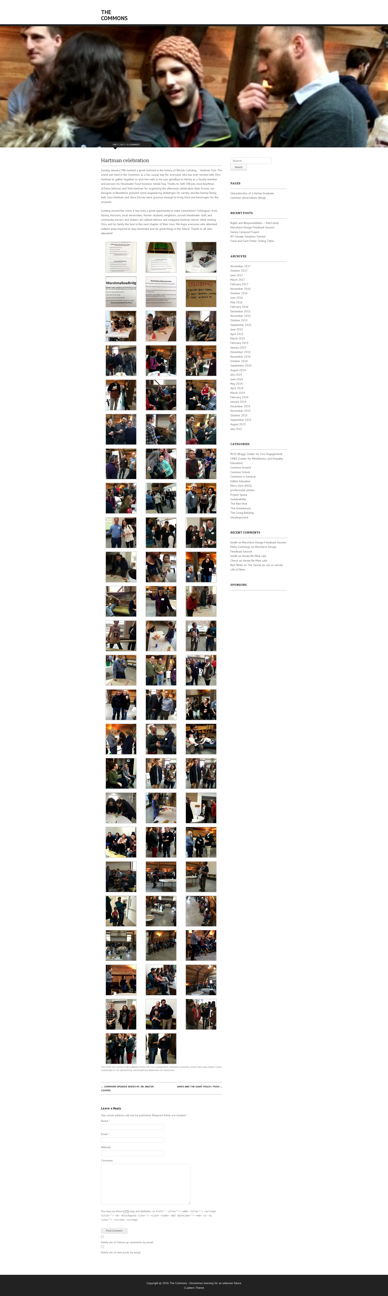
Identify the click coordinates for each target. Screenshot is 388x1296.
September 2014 (240, 365)
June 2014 (236, 379)
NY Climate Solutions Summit (247, 236)
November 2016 (240, 289)
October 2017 (239, 270)
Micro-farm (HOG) (199, 1067)
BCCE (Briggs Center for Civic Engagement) (147, 1067)
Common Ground (240, 467)
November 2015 (240, 316)
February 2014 (239, 397)
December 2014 (240, 352)
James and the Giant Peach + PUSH (199, 1086)
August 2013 (238, 424)
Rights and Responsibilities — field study (254, 223)
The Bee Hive (238, 503)
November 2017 (240, 266)
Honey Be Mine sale (254, 556)
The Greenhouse (124, 1070)
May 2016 (236, 302)
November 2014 (240, 356)
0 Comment (133, 144)
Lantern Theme (195, 1288)
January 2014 (238, 401)
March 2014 (237, 393)
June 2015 (236, 329)
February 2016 (239, 307)
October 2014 (239, 361)
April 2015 (236, 334)
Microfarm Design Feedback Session (252, 227)
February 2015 (239, 343)
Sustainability (108, 1070)
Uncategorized (140, 1070)
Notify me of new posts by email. (121, 1252)
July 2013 (236, 429)
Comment (107, 1160)
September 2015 (240, 325)
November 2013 (240, 411)
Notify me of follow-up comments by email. (127, 1242)
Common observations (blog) (248, 198)
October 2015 (239, 320)
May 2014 (236, 383)
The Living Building (242, 513)
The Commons (114, 15)
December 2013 (240, 406)
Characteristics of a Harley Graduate (252, 193)
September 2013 (240, 420)
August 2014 (238, 370)
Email (105, 1134)
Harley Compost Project (244, 232)
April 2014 (236, 388)
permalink (169, 1070)
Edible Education (240, 481)
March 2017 (237, 279)
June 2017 (236, 275)
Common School (240, 472)
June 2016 (236, 297)
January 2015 (238, 347)
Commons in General (179, 1067)
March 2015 (237, 338)
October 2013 (239, 415)
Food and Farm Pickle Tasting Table (252, 241)
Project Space (215, 1067)
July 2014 (236, 374)
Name (105, 1121)
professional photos (242, 490)
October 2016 (239, 293)
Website (106, 1147)
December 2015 (240, 311)
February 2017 (239, 284)
